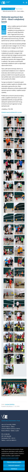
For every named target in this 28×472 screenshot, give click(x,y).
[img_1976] (19, 132)
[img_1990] (9, 208)
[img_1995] (19, 219)
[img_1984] (9, 175)
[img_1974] (19, 122)
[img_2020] (19, 305)
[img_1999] (19, 240)
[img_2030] (9, 348)
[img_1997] (19, 229)
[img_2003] (9, 262)
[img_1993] (19, 208)
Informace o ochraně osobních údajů (9, 458)
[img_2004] (19, 262)
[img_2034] (19, 359)
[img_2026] (19, 326)
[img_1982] (9, 165)
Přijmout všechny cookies (14, 462)
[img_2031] (19, 348)
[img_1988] (9, 197)
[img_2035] (9, 370)
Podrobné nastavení (14, 465)
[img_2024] (19, 316)
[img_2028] (9, 337)
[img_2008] (19, 273)
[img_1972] (9, 122)
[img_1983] (19, 165)
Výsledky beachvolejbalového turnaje (11, 112)
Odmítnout (14, 469)
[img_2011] (19, 283)
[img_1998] (9, 240)
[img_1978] (19, 143)
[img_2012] (9, 294)
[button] (23, 2)
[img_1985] (19, 175)
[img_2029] (19, 337)
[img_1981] (19, 154)
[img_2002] (19, 251)
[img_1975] (9, 132)
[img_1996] (9, 229)
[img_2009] (9, 283)
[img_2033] (9, 359)
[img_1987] (19, 186)
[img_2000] (9, 251)
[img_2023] (9, 316)
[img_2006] (9, 273)
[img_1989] (19, 197)
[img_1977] (9, 143)
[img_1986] (9, 186)
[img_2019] (9, 305)
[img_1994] (9, 219)
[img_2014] (19, 294)
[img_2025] (9, 326)
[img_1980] (9, 154)
